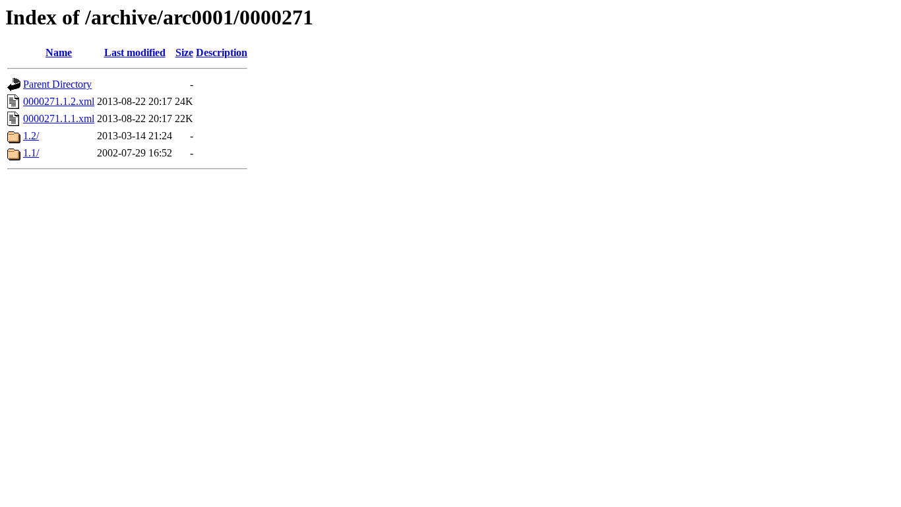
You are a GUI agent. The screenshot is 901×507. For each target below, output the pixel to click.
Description (221, 52)
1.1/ (31, 152)
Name (59, 52)
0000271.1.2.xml (58, 101)
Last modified (135, 52)
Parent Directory (57, 84)
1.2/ (31, 135)
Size (184, 52)
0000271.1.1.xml (58, 118)
